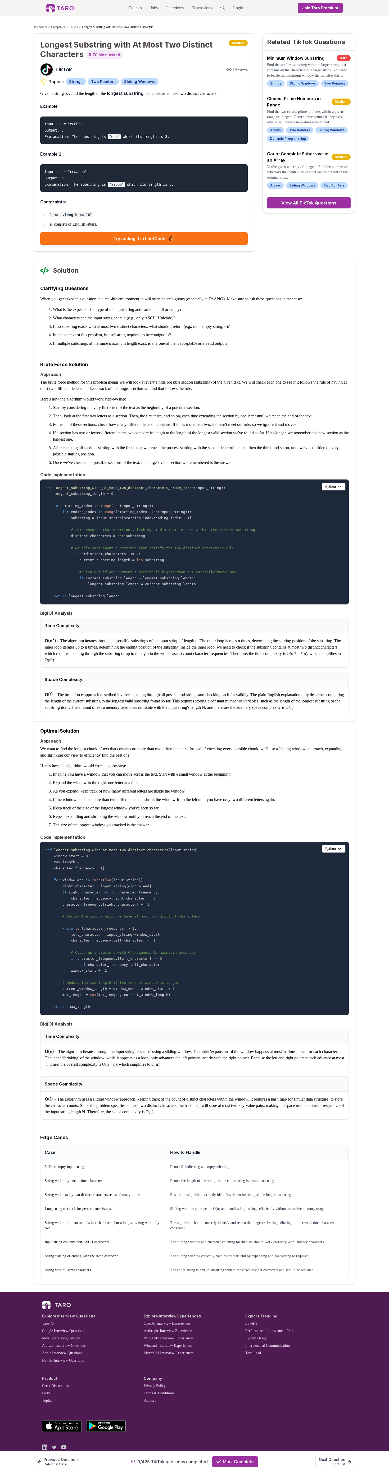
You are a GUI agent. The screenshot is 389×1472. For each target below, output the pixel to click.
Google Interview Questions (63, 1331)
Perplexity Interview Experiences (168, 1338)
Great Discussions (55, 1386)
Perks (46, 1393)
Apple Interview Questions (62, 1353)
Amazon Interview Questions (63, 1346)
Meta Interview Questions (61, 1338)
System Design (256, 1338)
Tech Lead (253, 1353)
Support (150, 1401)
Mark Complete (238, 1461)
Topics (47, 1401)
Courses (135, 8)
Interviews (175, 8)
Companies (58, 27)
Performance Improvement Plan (269, 1331)
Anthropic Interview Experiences (168, 1331)
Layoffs (251, 1323)
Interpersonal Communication (267, 1346)
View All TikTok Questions (308, 203)
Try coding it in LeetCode (139, 238)
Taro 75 (48, 1323)
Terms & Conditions (159, 1393)
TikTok (73, 27)
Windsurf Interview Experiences (168, 1346)
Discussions (202, 8)
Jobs (154, 8)
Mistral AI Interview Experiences (168, 1353)
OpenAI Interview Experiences (167, 1323)
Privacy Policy (155, 1386)
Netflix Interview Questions (63, 1360)
